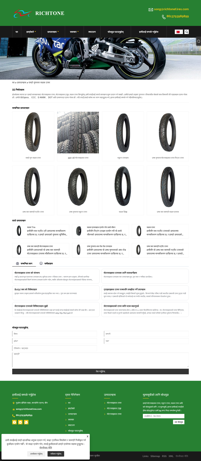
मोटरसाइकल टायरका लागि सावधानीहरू (120, 272)
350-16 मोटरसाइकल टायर (78, 158)
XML (171, 456)
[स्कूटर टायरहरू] (123, 152)
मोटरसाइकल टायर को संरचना (27, 272)
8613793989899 (178, 16)
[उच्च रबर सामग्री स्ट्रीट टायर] (33, 206)
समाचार (73, 31)
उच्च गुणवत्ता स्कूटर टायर (78, 212)
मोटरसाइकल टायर (114, 403)
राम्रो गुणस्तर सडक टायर (39, 82)
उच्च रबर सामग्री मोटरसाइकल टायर (40, 246)
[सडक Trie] (123, 206)
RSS (164, 456)
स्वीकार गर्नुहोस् (55, 454)
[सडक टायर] (138, 235)
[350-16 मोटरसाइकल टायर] (78, 152)
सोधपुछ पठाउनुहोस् (116, 31)
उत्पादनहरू (52, 31)
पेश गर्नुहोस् (100, 371)
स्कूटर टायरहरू (123, 158)
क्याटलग (92, 31)
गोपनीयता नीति (45, 447)
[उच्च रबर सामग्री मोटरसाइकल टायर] (19, 254)
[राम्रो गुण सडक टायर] (33, 152)
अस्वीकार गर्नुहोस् (36, 454)
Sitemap (155, 456)
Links (145, 456)
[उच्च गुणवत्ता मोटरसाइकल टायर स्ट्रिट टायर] (168, 152)
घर (17, 31)
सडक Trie (123, 212)
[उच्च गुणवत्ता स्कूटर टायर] (78, 206)
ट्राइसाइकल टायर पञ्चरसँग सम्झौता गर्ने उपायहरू (124, 289)
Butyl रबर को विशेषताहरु (26, 289)
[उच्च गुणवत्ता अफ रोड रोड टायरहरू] (78, 254)
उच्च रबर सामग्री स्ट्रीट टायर (33, 212)
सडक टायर (151, 227)
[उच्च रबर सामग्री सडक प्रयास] (168, 206)
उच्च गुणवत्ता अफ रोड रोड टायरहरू (99, 246)
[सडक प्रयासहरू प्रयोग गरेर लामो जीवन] (78, 235)
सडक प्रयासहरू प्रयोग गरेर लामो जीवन (101, 227)
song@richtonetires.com (171, 9)
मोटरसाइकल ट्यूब (114, 408)
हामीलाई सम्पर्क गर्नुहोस (148, 31)
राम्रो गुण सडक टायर (33, 158)
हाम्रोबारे (30, 31)
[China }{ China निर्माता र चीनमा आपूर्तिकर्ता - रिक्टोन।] (38, 13)
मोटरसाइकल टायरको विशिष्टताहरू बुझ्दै (31, 306)
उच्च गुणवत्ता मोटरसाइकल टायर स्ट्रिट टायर (168, 158)
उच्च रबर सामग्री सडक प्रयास (168, 212)
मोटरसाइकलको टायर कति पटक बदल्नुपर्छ (121, 306)
